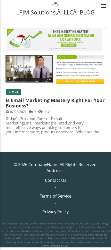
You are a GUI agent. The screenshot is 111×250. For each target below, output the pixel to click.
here (66, 245)
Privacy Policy (55, 212)
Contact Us (55, 180)
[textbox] (55, 12)
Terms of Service (56, 196)
